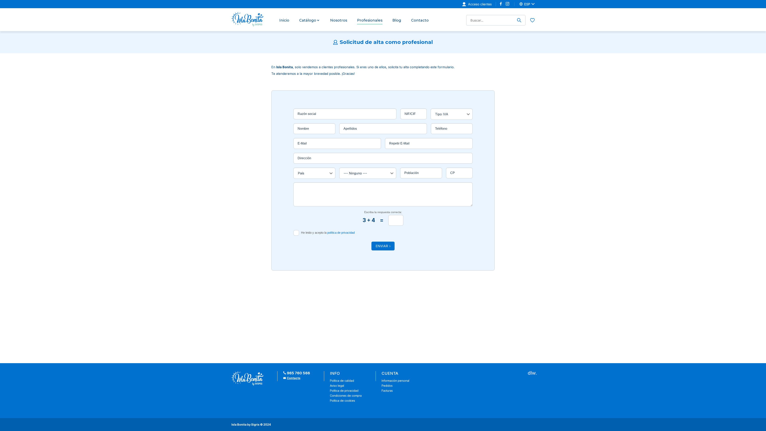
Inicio (284, 20)
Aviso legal (337, 385)
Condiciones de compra (346, 395)
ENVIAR (382, 246)
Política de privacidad (344, 390)
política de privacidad (341, 232)
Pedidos (387, 385)
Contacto (420, 20)
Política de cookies (342, 400)
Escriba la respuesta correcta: (383, 212)
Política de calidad (342, 380)
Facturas (387, 390)
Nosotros (338, 20)
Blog (396, 20)
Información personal (395, 380)
